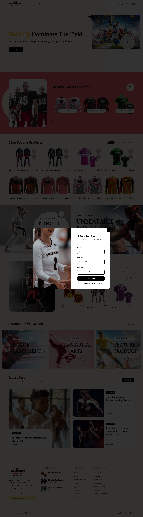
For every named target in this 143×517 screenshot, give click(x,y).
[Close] (108, 230)
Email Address (81, 267)
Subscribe (91, 279)
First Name (80, 247)
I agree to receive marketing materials (91, 283)
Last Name (80, 257)
